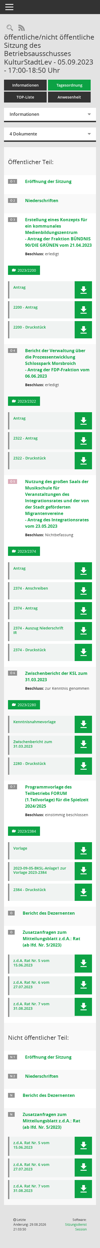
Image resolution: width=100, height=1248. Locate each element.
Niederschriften (41, 200)
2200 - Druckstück (29, 327)
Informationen (25, 85)
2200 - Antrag (25, 307)
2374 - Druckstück (29, 650)
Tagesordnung (69, 85)
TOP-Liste (25, 97)
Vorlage (20, 848)
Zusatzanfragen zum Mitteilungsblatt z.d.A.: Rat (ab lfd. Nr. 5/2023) (51, 938)
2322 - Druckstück (29, 458)
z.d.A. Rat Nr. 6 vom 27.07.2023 (31, 984)
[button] (83, 290)
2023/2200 (27, 270)
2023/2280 (27, 704)
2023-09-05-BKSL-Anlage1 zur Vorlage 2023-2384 (39, 870)
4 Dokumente (23, 134)
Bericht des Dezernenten (49, 913)
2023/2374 (27, 551)
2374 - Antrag (25, 608)
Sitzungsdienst (76, 1227)
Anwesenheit (69, 97)
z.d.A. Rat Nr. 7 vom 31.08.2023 (31, 1006)
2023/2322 (27, 401)
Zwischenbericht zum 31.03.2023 (32, 744)
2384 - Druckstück (29, 890)
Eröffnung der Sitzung (48, 181)
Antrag (19, 287)
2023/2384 (27, 831)
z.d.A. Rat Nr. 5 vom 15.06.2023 (31, 963)
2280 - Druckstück (29, 763)
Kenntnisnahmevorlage (34, 722)
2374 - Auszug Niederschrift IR (38, 630)
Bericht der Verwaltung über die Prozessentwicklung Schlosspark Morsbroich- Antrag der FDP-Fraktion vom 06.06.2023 (57, 363)
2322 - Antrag (25, 438)
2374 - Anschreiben (30, 588)
